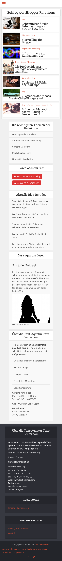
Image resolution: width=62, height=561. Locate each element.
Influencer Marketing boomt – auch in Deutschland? (36, 111)
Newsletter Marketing (22, 159)
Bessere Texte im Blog (29, 176)
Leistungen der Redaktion (24, 134)
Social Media (47, 105)
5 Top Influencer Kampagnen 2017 (33, 54)
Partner (17, 549)
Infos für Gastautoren (18, 508)
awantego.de (7, 549)
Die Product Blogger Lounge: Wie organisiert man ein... (31, 69)
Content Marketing (21, 146)
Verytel (11, 533)
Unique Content (21, 374)
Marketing (35, 48)
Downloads (27, 549)
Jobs (35, 549)
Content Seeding (28, 78)
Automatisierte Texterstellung (26, 140)
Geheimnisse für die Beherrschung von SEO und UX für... (35, 26)
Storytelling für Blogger (32, 41)
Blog (23, 19)
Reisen (37, 105)
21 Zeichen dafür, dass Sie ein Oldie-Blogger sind (30, 97)
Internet (30, 105)
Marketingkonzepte (21, 153)
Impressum (19, 552)
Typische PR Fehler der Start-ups (35, 83)
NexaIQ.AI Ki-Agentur (18, 528)
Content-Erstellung (23, 360)
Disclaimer (42, 549)
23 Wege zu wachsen (28, 182)
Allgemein (26, 35)
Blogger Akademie (27, 62)
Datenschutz (7, 552)
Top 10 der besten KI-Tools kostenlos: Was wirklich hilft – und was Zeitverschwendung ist (30, 204)
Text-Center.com (42, 544)
